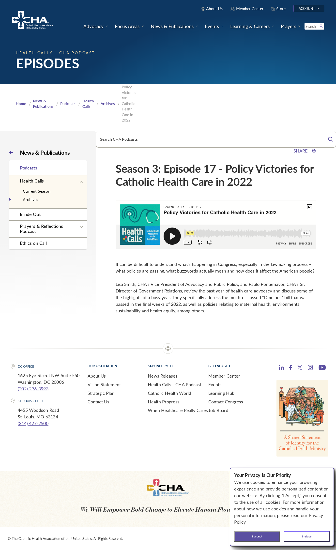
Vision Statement (104, 384)
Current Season (36, 191)
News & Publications (43, 103)
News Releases (162, 376)
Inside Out (30, 214)
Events (214, 384)
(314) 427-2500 (33, 423)
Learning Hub (221, 393)
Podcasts (68, 103)
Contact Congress (225, 402)
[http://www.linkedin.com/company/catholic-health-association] (281, 368)
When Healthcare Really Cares (178, 410)
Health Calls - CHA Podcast (174, 384)
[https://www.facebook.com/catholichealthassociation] (290, 368)
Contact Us (98, 402)
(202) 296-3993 (33, 389)
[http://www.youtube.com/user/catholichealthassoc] (322, 368)
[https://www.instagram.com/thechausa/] (310, 369)
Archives (108, 103)
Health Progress (163, 402)
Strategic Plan (101, 393)
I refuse (306, 536)
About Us (97, 376)
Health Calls (88, 103)
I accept (257, 536)
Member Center (224, 376)
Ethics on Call (33, 243)
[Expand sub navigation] (81, 182)
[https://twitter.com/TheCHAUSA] (299, 368)
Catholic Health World (169, 393)
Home (21, 103)
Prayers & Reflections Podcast (41, 228)
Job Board (218, 410)
